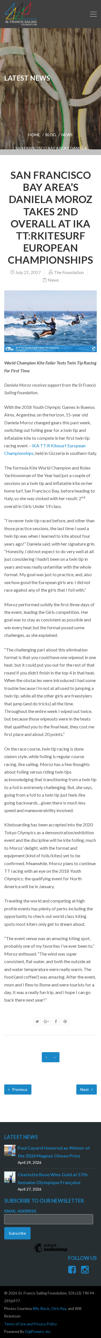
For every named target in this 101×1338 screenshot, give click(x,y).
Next (85, 1089)
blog (50, 134)
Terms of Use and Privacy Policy (30, 1324)
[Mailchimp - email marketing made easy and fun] (50, 1252)
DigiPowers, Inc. (38, 1331)
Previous (19, 1089)
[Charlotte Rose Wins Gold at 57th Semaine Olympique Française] (9, 1176)
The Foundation (69, 272)
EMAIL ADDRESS (20, 1211)
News (67, 134)
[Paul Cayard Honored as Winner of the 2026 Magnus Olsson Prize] (9, 1149)
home (34, 134)
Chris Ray (58, 1308)
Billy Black (41, 1308)
